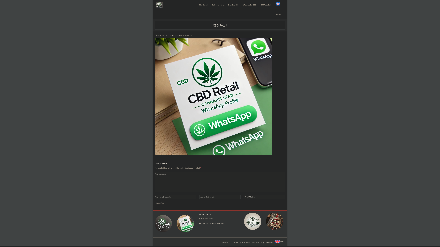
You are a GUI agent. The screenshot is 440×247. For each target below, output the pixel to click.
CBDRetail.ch (269, 242)
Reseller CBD (246, 242)
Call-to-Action (235, 242)
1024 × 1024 (178, 35)
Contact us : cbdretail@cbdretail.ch (212, 223)
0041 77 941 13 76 (207, 219)
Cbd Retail (225, 242)
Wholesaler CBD (188, 35)
